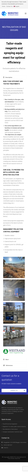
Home (3, 6)
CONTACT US (14, 390)
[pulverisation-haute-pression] (14, 267)
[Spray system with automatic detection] (14, 290)
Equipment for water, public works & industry (14, 426)
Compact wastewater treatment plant (12, 432)
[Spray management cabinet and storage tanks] (14, 313)
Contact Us (9, 6)
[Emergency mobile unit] (14, 336)
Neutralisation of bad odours (10, 429)
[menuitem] (16, 6)
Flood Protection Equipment (10, 424)
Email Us (6, 447)
